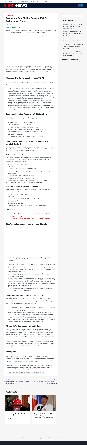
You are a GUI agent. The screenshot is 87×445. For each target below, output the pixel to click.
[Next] (54, 409)
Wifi (43, 372)
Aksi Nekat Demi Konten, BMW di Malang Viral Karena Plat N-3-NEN (46, 381)
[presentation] (17, 403)
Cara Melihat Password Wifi (12, 372)
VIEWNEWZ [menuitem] (34, 369)
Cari (63, 13)
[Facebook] (79, 5)
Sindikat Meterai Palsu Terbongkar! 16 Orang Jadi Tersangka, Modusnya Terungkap (73, 46)
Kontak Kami (16, 1)
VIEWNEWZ (46, 443)
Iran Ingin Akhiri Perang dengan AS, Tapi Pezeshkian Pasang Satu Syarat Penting (72, 33)
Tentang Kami (8, 1)
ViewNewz (37, 372)
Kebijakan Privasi (25, 1)
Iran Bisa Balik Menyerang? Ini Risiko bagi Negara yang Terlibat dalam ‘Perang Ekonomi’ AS (72, 26)
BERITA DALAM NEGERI (10, 15)
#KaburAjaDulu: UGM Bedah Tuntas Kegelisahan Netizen (30, 219)
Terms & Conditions (42, 1)
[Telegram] (82, 5)
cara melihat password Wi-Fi (24, 81)
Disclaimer (33, 1)
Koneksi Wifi (22, 372)
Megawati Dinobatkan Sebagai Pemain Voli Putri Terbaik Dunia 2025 (16, 381)
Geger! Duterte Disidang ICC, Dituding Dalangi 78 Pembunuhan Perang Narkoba (43, 415)
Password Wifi (30, 372)
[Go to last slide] (7, 409)
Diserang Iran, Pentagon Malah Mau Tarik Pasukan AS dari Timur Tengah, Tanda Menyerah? (72, 53)
